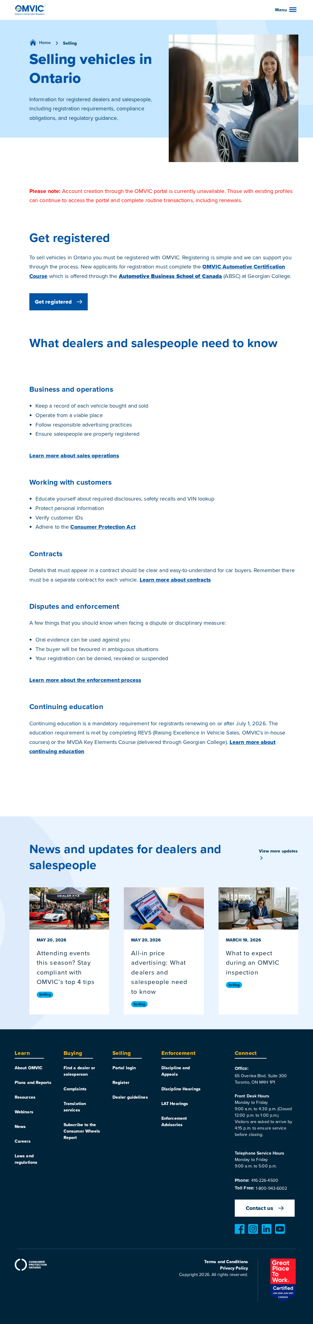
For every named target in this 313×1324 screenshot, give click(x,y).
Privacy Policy (234, 1268)
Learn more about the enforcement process (85, 680)
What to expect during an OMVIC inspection (253, 962)
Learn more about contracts (175, 580)
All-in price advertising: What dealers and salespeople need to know (159, 972)
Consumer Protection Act (102, 527)
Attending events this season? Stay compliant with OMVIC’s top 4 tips (66, 967)
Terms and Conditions (226, 1262)
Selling (45, 994)
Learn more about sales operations (74, 456)
